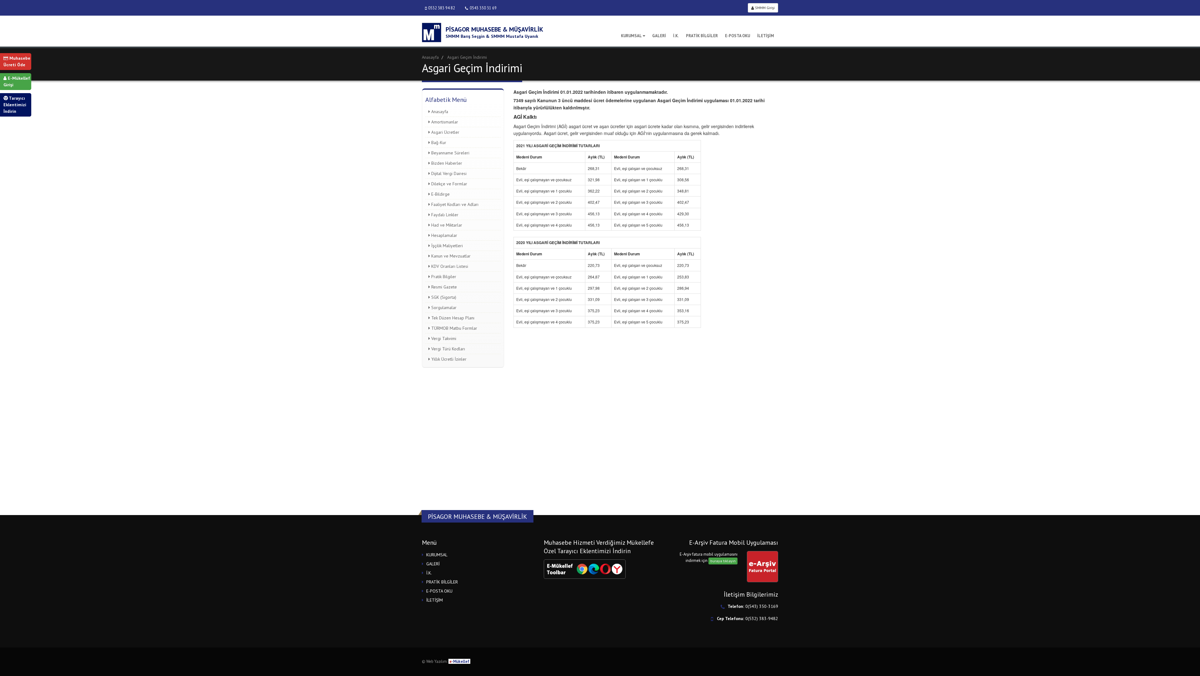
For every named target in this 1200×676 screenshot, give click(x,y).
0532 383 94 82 (441, 7)
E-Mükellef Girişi (16, 81)
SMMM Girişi (764, 7)
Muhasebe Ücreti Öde (16, 61)
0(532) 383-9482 (761, 618)
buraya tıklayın (723, 560)
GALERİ (659, 35)
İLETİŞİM (765, 35)
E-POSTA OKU (737, 35)
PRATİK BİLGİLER (702, 35)
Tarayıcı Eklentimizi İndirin (14, 104)
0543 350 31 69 (483, 7)
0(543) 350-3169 (761, 606)
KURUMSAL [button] (437, 555)
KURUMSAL (631, 35)
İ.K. (676, 35)
